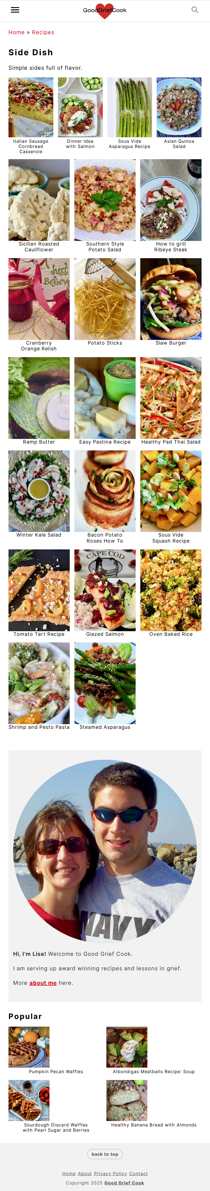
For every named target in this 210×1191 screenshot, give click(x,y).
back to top (105, 1154)
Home (16, 32)
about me (43, 983)
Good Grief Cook (124, 1183)
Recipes (43, 32)
